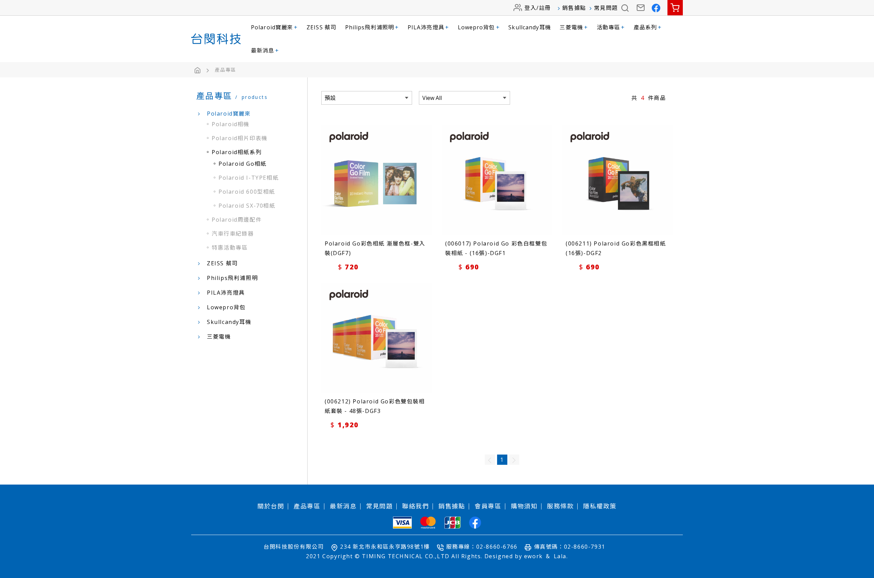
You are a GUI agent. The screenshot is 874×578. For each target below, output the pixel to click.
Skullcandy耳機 (529, 27)
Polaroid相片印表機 (240, 138)
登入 (530, 8)
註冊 (545, 8)
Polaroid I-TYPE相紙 (248, 177)
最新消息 (265, 50)
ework (533, 556)
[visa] (402, 523)
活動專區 (611, 27)
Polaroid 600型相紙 (246, 191)
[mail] (641, 7)
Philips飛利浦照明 (372, 27)
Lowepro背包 (479, 27)
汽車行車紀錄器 (233, 233)
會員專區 (488, 506)
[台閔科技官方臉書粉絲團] (656, 7)
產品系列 (648, 27)
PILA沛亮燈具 (428, 27)
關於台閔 (270, 506)
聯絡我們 (415, 506)
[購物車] (675, 7)
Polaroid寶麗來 (274, 27)
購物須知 (524, 506)
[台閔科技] (216, 39)
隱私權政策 (600, 506)
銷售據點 (574, 8)
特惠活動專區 (230, 247)
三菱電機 (574, 27)
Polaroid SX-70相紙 (247, 205)
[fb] (475, 523)
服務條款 (560, 506)
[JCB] (453, 523)
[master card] (428, 523)
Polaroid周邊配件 (237, 219)
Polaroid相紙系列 (237, 152)
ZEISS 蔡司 (321, 27)
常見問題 (606, 8)
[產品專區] (225, 70)
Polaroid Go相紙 (242, 163)
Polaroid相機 (231, 124)
